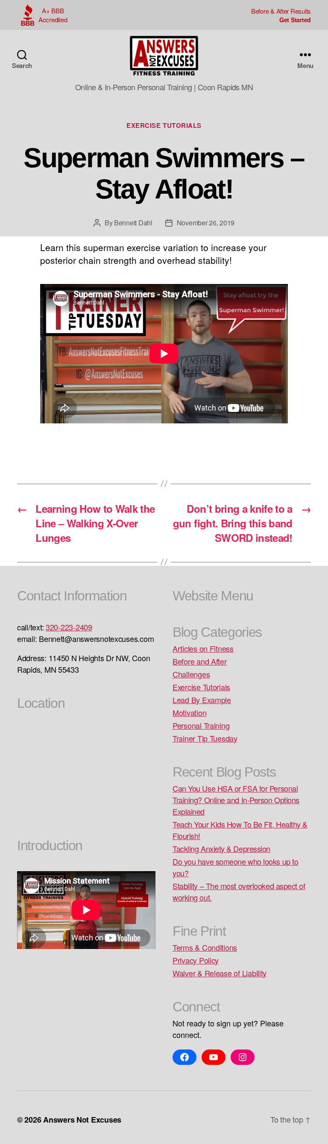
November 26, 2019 (205, 223)
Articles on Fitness (203, 648)
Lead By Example (202, 699)
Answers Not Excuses (82, 1119)
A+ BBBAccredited (52, 15)
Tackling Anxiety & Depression (221, 848)
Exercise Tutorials (164, 125)
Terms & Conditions (205, 947)
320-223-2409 (69, 627)
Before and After (200, 661)
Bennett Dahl (133, 223)
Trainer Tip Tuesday (205, 738)
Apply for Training (281, 19)
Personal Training (201, 725)
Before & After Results (281, 10)
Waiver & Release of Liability (219, 972)
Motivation (189, 712)
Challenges (191, 674)
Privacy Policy (196, 960)
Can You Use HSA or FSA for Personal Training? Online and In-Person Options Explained (236, 800)
